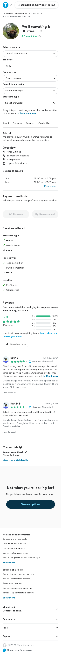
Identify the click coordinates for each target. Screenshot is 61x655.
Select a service (11, 47)
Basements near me (12, 583)
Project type (9, 72)
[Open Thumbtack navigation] (7, 5)
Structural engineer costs (15, 539)
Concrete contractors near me (17, 588)
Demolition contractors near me (18, 574)
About (6, 123)
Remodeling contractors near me (18, 593)
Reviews (30, 123)
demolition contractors (27, 14)
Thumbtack (8, 14)
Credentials (44, 123)
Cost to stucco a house (14, 544)
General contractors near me (16, 579)
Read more (50, 186)
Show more (9, 562)
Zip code (8, 59)
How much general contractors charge (21, 558)
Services (17, 123)
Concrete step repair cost (15, 553)
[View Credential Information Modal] (20, 447)
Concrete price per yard (14, 548)
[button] (11, 31)
